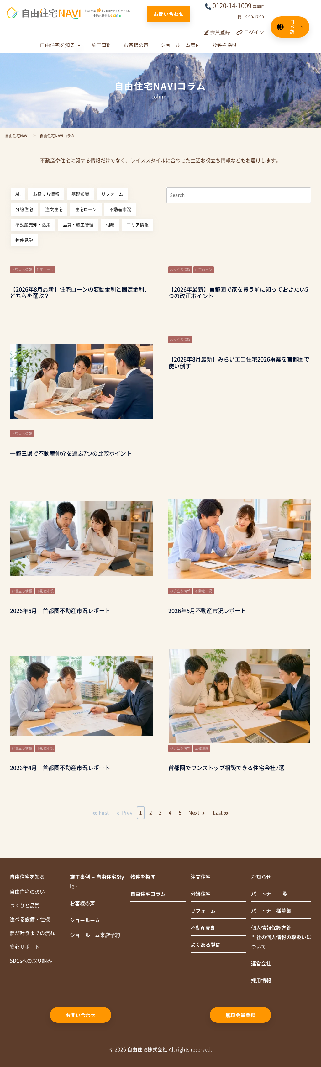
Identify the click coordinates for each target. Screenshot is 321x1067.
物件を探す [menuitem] (142, 876)
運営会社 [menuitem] (261, 963)
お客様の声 (136, 45)
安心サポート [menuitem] (25, 946)
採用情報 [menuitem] (261, 980)
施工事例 (102, 45)
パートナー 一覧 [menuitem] (269, 893)
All (18, 194)
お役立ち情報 (46, 194)
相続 (110, 225)
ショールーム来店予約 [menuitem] (95, 935)
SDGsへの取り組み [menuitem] (31, 960)
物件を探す (225, 45)
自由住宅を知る (57, 45)
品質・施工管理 (78, 225)
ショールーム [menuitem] (85, 920)
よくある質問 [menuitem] (206, 944)
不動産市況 (120, 209)
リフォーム (112, 194)
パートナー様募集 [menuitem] (271, 910)
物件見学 (24, 240)
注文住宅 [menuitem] (201, 876)
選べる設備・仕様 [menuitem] (30, 919)
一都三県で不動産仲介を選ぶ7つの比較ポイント (71, 453)
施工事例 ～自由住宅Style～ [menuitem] (97, 881)
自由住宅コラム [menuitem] (148, 893)
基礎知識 (80, 194)
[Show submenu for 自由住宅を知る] (79, 46)
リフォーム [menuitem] (203, 910)
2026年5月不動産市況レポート (207, 611)
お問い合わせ (169, 14)
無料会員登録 (240, 1015)
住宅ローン (86, 209)
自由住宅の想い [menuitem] (27, 891)
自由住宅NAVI (17, 136)
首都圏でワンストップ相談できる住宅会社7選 (226, 768)
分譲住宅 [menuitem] (201, 893)
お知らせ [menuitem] (261, 876)
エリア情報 (138, 225)
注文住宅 (54, 209)
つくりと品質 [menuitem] (25, 905)
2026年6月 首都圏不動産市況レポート (60, 611)
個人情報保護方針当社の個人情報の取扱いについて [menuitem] (281, 937)
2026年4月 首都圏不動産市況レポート (60, 768)
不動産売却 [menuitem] (203, 927)
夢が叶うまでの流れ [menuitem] (32, 933)
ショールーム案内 (180, 45)
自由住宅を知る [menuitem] (27, 876)
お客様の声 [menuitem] (82, 903)
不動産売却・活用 (32, 225)
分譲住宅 (24, 209)
